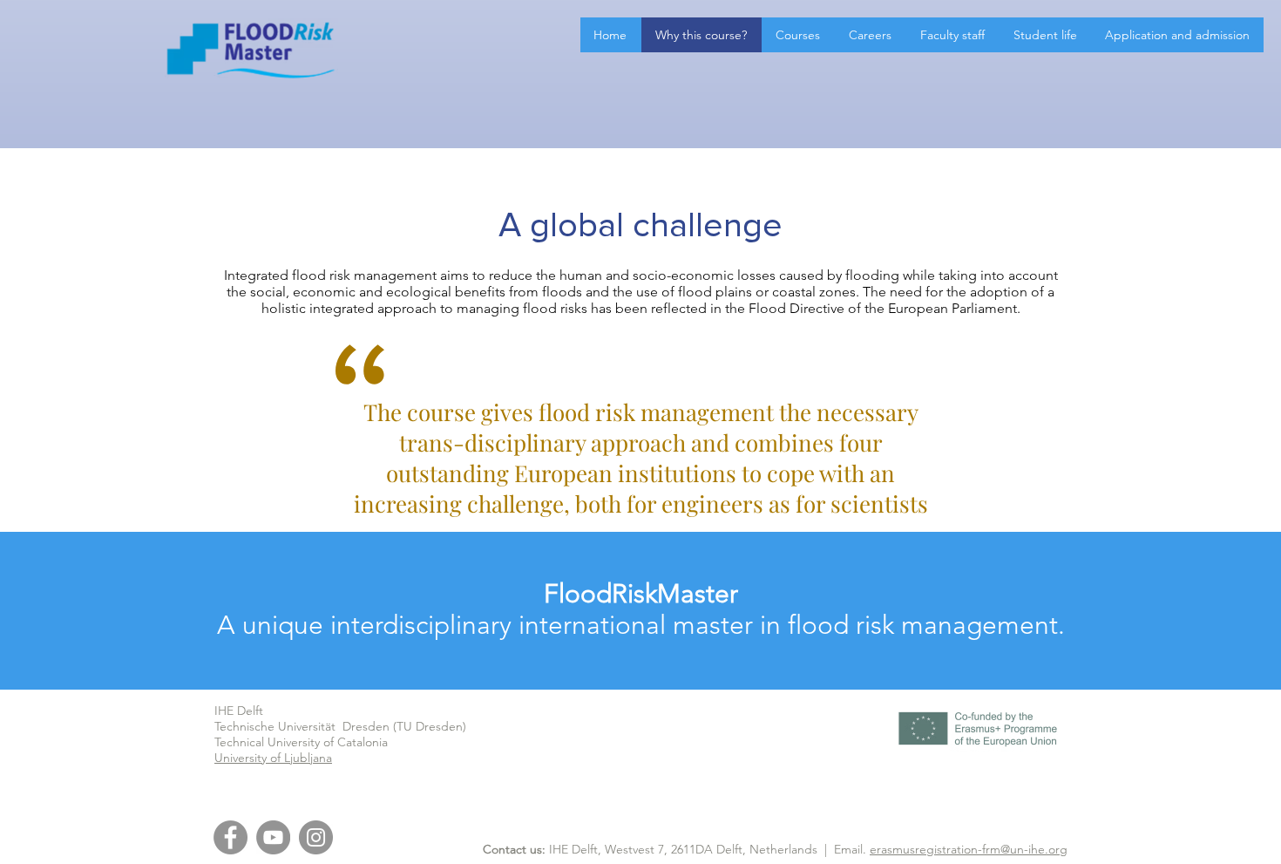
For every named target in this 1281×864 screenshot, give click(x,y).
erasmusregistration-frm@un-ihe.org (969, 849)
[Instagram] (316, 837)
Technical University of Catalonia (301, 742)
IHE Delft (238, 710)
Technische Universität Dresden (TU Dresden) (340, 726)
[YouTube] (273, 837)
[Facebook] (230, 837)
